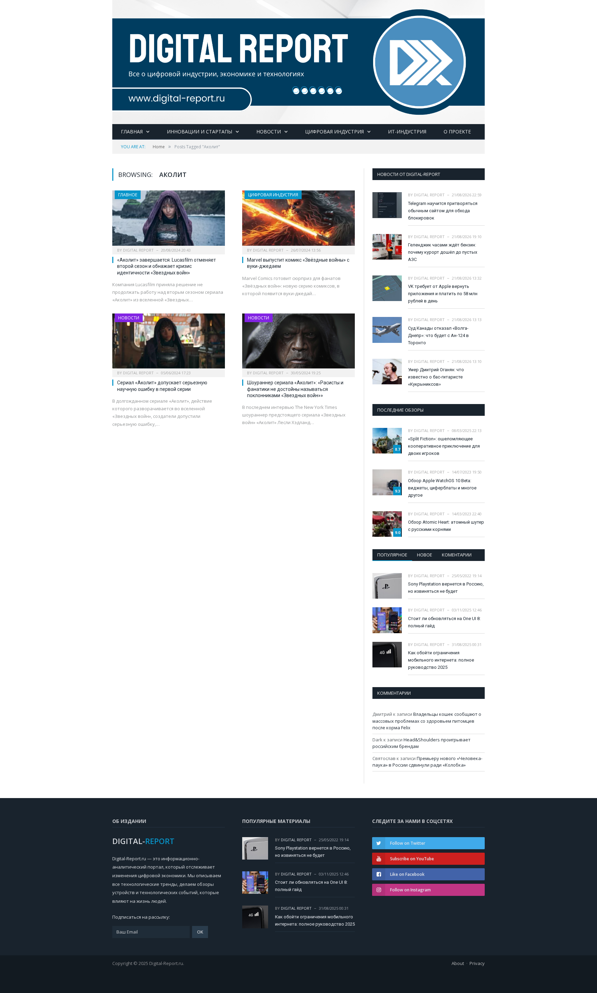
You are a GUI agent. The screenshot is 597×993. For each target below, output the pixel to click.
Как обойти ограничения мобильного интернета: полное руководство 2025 (441, 660)
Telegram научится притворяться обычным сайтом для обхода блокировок (442, 211)
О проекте (457, 131)
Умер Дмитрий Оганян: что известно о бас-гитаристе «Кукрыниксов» (436, 377)
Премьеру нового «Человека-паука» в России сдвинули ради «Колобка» (427, 761)
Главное (127, 195)
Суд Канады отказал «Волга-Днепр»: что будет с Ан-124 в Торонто (438, 335)
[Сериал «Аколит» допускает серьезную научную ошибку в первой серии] (168, 343)
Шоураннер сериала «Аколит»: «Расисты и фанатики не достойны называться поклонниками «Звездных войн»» (295, 389)
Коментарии (457, 555)
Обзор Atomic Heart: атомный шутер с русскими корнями (446, 525)
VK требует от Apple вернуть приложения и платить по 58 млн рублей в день (442, 293)
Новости (268, 131)
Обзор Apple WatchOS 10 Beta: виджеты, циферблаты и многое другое (442, 488)
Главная (132, 131)
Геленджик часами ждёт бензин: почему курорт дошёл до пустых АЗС (442, 252)
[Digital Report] (298, 60)
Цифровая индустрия (334, 131)
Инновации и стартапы (199, 131)
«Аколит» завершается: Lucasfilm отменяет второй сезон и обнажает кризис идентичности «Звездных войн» (166, 266)
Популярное (392, 555)
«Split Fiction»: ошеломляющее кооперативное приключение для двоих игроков (444, 446)
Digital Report (138, 250)
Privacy (477, 963)
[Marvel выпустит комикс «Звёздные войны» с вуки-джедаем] (298, 220)
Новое (424, 555)
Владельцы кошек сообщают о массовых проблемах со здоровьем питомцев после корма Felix (426, 721)
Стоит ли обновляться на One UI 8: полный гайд (444, 622)
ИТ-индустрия (407, 131)
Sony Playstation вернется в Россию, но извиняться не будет (446, 587)
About (458, 963)
